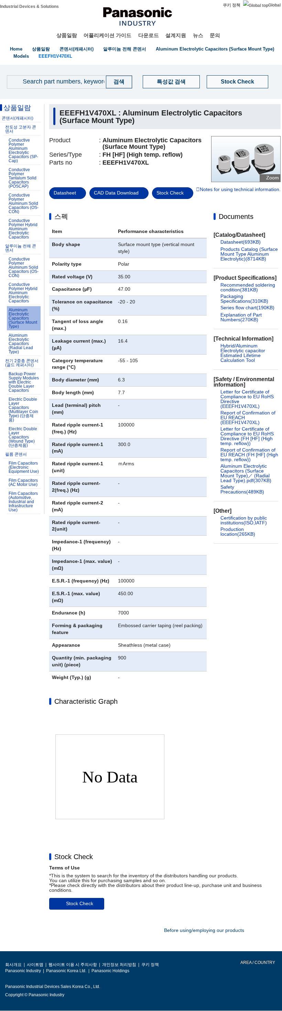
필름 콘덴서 (16, 454)
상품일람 (66, 35)
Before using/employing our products (204, 930)
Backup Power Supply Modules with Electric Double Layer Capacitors (24, 382)
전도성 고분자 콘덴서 (20, 129)
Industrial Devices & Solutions (29, 6)
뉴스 (198, 35)
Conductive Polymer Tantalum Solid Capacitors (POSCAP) (22, 178)
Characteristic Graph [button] (86, 701)
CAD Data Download (116, 193)
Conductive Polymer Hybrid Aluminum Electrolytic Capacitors (23, 229)
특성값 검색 (171, 82)
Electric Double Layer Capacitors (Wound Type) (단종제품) (23, 437)
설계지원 (175, 35)
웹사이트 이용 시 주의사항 (72, 964)
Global (274, 5)
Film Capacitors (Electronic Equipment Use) (24, 467)
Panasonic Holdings (110, 970)
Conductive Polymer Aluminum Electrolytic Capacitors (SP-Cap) (23, 150)
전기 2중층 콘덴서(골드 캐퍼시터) (22, 362)
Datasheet (65, 193)
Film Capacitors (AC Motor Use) (23, 482)
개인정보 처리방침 (119, 964)
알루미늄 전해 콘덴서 (124, 49)
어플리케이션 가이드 (107, 35)
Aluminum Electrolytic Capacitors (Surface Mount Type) (215, 49)
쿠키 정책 (231, 5)
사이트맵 (35, 964)
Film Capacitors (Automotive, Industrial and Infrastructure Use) (23, 501)
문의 (215, 35)
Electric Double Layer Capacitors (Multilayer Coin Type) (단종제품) (23, 409)
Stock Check (237, 82)
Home (16, 49)
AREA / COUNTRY (257, 962)
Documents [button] (236, 216)
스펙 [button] (61, 216)
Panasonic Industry (23, 970)
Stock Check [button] (73, 856)
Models (21, 56)
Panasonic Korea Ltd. (66, 970)
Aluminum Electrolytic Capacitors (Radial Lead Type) (21, 343)
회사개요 (13, 964)
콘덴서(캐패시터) (76, 49)
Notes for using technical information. (240, 189)
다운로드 (148, 35)
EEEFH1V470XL (55, 56)
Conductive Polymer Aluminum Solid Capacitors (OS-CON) (24, 203)
